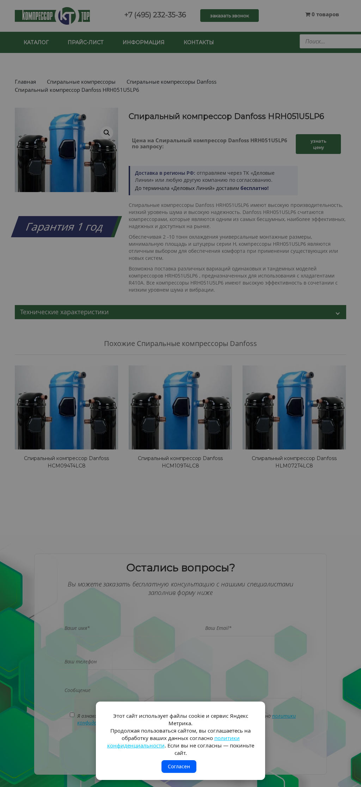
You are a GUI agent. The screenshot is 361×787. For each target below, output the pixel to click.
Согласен (179, 766)
